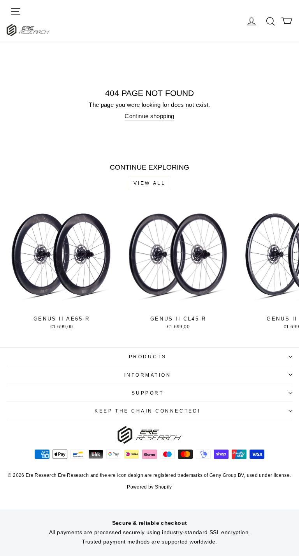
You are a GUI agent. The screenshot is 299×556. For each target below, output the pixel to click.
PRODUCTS (147, 356)
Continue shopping (149, 116)
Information (147, 374)
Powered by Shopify (149, 487)
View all (150, 183)
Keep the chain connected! (147, 410)
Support (148, 392)
